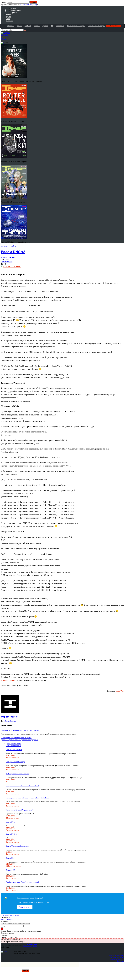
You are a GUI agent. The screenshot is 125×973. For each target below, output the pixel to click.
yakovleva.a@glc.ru (30, 946)
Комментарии (6, 262)
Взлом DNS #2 (11, 834)
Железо (37, 26)
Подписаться (25, 907)
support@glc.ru (32, 944)
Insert (25, 971)
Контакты (120, 961)
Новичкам (60, 26)
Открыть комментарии (10, 915)
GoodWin (119, 691)
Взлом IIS (10, 858)
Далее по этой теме (13, 744)
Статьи (13, 721)
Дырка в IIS (10, 870)
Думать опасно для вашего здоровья (19, 740)
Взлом (7, 721)
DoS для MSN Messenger (15, 762)
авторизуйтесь (7, 919)
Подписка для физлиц (116, 955)
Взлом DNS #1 (11, 822)
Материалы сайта (8, 246)
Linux (19, 26)
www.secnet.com (8, 680)
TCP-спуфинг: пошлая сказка (17, 774)
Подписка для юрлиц (117, 957)
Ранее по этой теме (13, 746)
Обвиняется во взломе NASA (16, 738)
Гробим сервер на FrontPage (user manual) (22, 882)
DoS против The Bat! (14, 750)
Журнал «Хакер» (8, 257)
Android (28, 26)
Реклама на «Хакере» (96, 26)
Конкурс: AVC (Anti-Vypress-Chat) (19, 810)
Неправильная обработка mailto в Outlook (22, 786)
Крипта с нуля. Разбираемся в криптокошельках (20, 730)
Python (45, 26)
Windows (10, 26)
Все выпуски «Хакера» (76, 26)
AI (52, 26)
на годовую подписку (28, 4)
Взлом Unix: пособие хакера (17, 846)
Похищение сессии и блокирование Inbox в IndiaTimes (27, 798)
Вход (122, 3)
